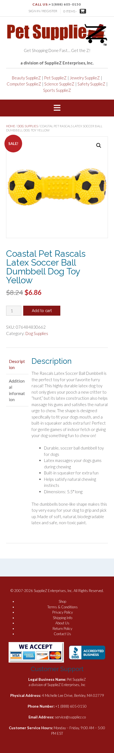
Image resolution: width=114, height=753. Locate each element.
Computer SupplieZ (24, 83)
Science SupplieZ (59, 83)
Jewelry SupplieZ (85, 77)
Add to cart (42, 310)
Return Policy (62, 628)
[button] (57, 108)
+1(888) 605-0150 (65, 4)
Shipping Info (62, 618)
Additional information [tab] (17, 390)
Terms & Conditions (62, 607)
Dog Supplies (27, 126)
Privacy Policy (62, 612)
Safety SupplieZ (91, 83)
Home (10, 126)
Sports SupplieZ (57, 90)
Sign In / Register (42, 11)
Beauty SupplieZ (26, 77)
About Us (62, 623)
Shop (62, 601)
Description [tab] (17, 364)
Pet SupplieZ (55, 77)
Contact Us (62, 634)
